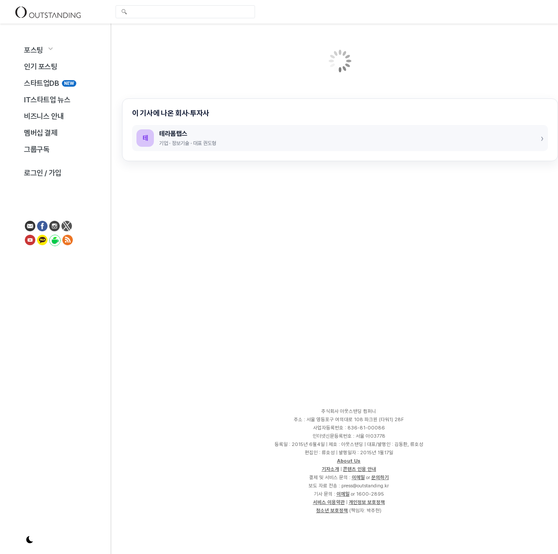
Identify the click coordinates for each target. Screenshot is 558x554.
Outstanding (48, 11)
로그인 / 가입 (42, 173)
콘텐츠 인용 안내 (359, 469)
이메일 (358, 477)
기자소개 (330, 469)
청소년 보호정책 (332, 510)
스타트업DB (49, 83)
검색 (124, 12)
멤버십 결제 (41, 132)
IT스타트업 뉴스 (47, 99)
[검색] (187, 11)
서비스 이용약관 (329, 502)
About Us (349, 461)
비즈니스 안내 (44, 116)
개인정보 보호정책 (367, 502)
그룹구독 (36, 149)
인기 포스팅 (41, 66)
